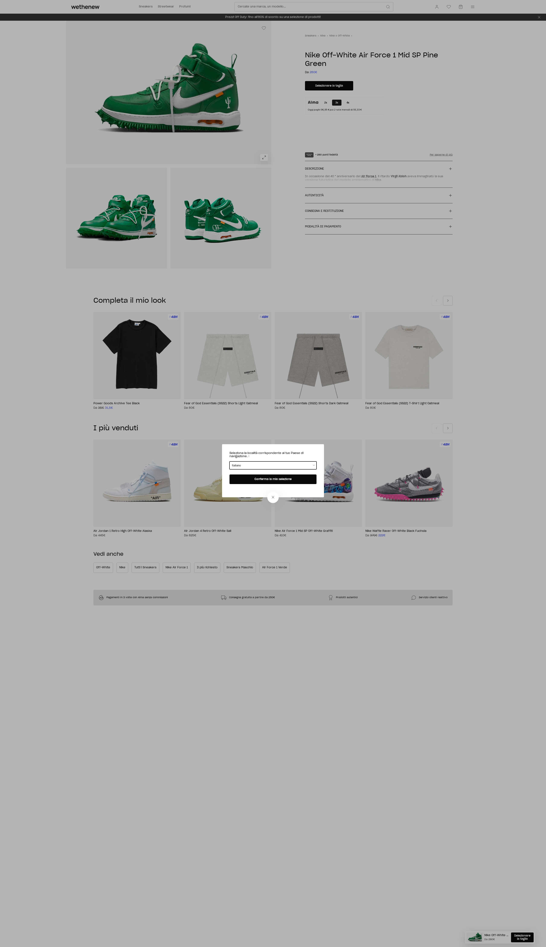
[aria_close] (273, 497)
